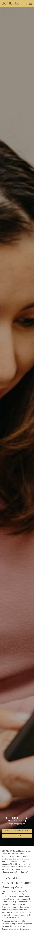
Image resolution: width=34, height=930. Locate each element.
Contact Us (17, 835)
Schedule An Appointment (17, 831)
